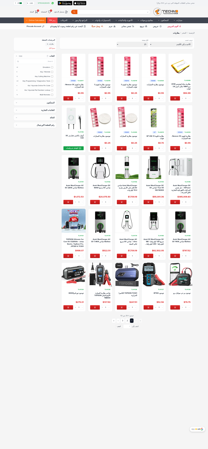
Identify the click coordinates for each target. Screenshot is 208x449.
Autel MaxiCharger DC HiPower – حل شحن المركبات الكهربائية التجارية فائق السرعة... (181, 188)
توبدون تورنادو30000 (76, 293)
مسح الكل (52, 48)
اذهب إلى (135, 326)
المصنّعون (165, 20)
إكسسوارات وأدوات (102, 20)
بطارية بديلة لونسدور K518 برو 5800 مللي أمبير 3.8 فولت (181, 86)
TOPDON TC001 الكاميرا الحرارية (128, 294)
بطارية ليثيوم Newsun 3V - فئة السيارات (74, 86)
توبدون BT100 (159, 293)
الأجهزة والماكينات (125, 20)
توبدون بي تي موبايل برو (182, 293)
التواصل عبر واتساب (72, 148)
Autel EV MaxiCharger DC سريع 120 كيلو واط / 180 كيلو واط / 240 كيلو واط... (154, 241)
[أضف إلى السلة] (175, 98)
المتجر (184, 33)
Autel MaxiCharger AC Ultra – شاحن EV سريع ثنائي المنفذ (128, 241)
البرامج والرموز (81, 20)
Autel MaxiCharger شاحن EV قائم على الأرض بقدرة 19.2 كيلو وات (127, 187)
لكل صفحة (145, 40)
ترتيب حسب (188, 40)
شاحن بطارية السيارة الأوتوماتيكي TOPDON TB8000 (102, 295)
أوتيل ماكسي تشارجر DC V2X (75, 137)
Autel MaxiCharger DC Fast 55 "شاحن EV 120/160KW (155, 187)
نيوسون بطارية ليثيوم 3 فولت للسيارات (129, 86)
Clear (20, 56)
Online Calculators (36, 20)
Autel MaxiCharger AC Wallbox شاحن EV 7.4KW (100, 240)
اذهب (119, 326)
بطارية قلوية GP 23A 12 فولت (155, 137)
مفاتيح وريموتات (146, 20)
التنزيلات (63, 20)
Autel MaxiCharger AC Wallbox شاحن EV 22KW (74, 186)
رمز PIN (52, 20)
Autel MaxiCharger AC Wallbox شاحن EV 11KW (181, 240)
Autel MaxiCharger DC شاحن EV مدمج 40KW (101, 186)
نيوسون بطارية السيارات (155, 85)
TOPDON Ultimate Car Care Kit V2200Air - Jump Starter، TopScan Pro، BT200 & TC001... (74, 242)
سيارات (179, 20)
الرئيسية (192, 33)
